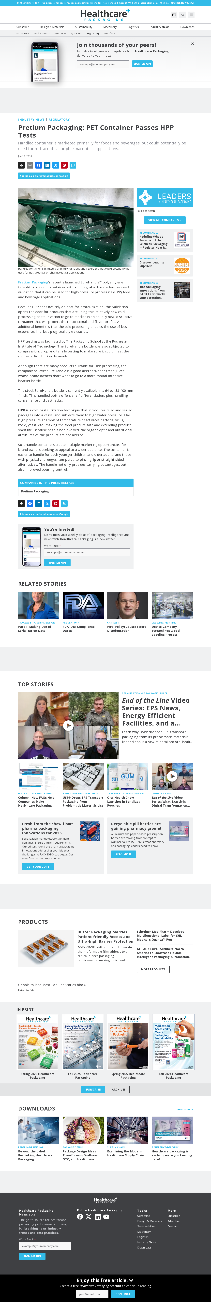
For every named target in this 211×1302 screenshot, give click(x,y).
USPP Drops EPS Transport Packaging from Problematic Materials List (83, 801)
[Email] (30, 165)
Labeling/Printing (164, 622)
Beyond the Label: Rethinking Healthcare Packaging (35, 1155)
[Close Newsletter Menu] (192, 44)
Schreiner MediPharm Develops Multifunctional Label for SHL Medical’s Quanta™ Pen (160, 935)
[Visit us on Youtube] (106, 1216)
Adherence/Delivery (165, 1147)
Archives (118, 1089)
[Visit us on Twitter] (89, 1216)
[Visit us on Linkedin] (98, 1216)
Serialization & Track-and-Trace (145, 693)
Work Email (52, 545)
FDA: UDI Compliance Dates (79, 629)
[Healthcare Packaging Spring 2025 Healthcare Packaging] (128, 1042)
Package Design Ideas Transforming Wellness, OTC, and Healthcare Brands (81, 1155)
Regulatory (59, 120)
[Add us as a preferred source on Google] (73, 165)
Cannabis (113, 622)
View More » (185, 1109)
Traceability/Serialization (36, 622)
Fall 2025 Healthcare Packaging (83, 1075)
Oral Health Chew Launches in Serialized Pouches (123, 801)
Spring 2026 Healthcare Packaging (37, 1075)
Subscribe (93, 1089)
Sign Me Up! (142, 64)
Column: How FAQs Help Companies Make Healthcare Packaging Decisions (36, 802)
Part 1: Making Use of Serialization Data (34, 629)
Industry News (31, 120)
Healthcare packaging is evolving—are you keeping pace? (172, 1155)
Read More (124, 854)
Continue (123, 1294)
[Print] (21, 165)
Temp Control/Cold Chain (80, 793)
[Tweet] (55, 165)
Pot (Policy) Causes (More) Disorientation (127, 629)
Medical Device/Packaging (35, 793)
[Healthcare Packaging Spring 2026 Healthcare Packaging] (37, 1042)
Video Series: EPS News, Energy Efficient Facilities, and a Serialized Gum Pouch (156, 711)
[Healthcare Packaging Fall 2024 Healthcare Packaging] (173, 1042)
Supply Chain (116, 1147)
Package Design (73, 1147)
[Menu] (191, 15)
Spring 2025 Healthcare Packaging (128, 1075)
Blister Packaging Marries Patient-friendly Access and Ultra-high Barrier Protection (105, 937)
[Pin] (64, 165)
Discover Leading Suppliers (151, 264)
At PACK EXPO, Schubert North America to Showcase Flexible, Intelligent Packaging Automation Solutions (163, 953)
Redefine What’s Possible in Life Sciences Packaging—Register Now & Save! (153, 242)
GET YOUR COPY (38, 866)
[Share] (38, 165)
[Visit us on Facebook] (80, 1216)
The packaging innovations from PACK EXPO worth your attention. (152, 292)
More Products (153, 969)
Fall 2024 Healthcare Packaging (173, 1075)
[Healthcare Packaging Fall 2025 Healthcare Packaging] (83, 1042)
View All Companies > (164, 220)
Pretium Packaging (33, 282)
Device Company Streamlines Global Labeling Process (166, 631)
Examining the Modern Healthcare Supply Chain (125, 1153)
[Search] (182, 15)
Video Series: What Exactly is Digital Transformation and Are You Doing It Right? (169, 802)
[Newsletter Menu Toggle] (174, 15)
